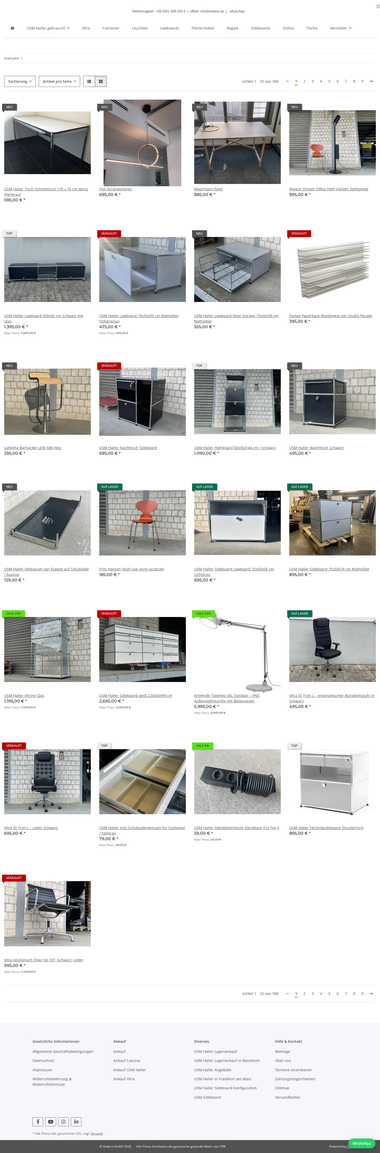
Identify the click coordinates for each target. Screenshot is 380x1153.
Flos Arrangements (115, 189)
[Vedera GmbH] (12, 28)
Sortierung (17, 81)
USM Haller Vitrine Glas (24, 695)
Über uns (283, 1060)
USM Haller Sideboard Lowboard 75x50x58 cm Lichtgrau (234, 572)
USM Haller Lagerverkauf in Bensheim (227, 1060)
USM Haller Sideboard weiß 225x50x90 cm (135, 695)
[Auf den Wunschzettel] (82, 108)
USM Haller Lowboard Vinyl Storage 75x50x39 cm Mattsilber (236, 318)
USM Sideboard (207, 1097)
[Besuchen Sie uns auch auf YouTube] (50, 1121)
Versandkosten (288, 1097)
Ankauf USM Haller (129, 1069)
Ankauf (119, 1051)
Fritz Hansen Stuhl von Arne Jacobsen (131, 569)
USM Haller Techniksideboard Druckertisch (326, 827)
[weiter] (371, 81)
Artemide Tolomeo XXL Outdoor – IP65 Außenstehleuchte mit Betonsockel (227, 698)
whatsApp (237, 11)
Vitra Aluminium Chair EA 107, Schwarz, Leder (43, 959)
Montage (282, 1051)
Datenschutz (43, 1060)
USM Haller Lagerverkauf (215, 1051)
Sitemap (282, 1087)
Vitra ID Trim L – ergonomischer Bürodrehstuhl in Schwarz (332, 698)
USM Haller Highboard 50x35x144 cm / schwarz (235, 447)
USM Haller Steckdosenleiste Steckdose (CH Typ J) (236, 827)
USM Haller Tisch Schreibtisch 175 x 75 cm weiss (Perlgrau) (46, 192)
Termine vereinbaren (293, 1069)
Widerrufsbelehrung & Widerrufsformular (52, 1081)
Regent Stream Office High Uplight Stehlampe (328, 189)
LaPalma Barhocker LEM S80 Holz (32, 447)
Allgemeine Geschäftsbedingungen (63, 1051)
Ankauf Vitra (124, 1078)
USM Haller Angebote (212, 1069)
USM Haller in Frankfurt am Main (222, 1078)
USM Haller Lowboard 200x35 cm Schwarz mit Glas (43, 318)
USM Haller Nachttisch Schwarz (316, 447)
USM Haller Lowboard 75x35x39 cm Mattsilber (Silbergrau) (139, 318)
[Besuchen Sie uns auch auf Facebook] (38, 1121)
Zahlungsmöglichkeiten (295, 1078)
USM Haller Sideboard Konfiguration (225, 1087)
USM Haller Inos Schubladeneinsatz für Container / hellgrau (142, 830)
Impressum (42, 1069)
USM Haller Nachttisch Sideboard (128, 447)
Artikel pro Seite (57, 81)
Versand (97, 1133)
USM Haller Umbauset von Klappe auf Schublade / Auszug (46, 572)
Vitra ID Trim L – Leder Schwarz (31, 827)
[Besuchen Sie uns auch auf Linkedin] (76, 1121)
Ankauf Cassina (126, 1060)
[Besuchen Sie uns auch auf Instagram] (63, 1121)
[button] (89, 81)
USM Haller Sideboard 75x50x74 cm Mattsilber (329, 569)
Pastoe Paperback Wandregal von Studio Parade (330, 315)
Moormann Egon (208, 189)
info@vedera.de (212, 11)
